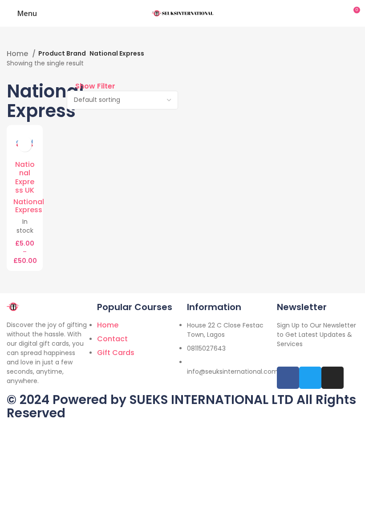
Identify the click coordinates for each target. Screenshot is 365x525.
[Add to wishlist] (28, 144)
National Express (28, 206)
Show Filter (95, 86)
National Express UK (25, 177)
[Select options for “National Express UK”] (21, 144)
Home (18, 54)
